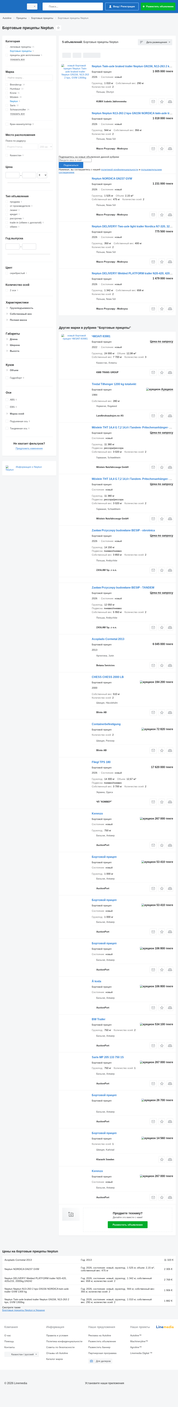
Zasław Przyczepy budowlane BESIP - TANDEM (123, 587)
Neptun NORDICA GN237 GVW (112, 178)
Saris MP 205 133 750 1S (108, 1057)
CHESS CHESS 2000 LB (108, 677)
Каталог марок (54, 1359)
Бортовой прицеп (104, 856)
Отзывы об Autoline (57, 1353)
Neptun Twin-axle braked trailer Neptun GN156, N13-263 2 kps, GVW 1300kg (37, 1301)
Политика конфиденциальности (64, 1341)
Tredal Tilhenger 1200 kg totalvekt (114, 384)
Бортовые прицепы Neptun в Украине (23, 1310)
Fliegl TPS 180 (101, 762)
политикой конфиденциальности (119, 169)
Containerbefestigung (106, 724)
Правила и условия (57, 1335)
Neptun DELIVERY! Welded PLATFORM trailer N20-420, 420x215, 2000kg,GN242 (36, 1279)
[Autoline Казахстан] (13, 6)
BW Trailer (98, 1019)
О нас (7, 1335)
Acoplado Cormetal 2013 (108, 639)
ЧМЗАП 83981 (101, 336)
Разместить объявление (128, 1224)
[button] (162, 101)
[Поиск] (46, 6)
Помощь (9, 1341)
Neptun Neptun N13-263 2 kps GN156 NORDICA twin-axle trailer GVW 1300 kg (37, 1290)
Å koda (96, 981)
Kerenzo (97, 813)
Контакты (9, 1347)
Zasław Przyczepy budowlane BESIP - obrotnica (123, 530)
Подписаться (71, 165)
